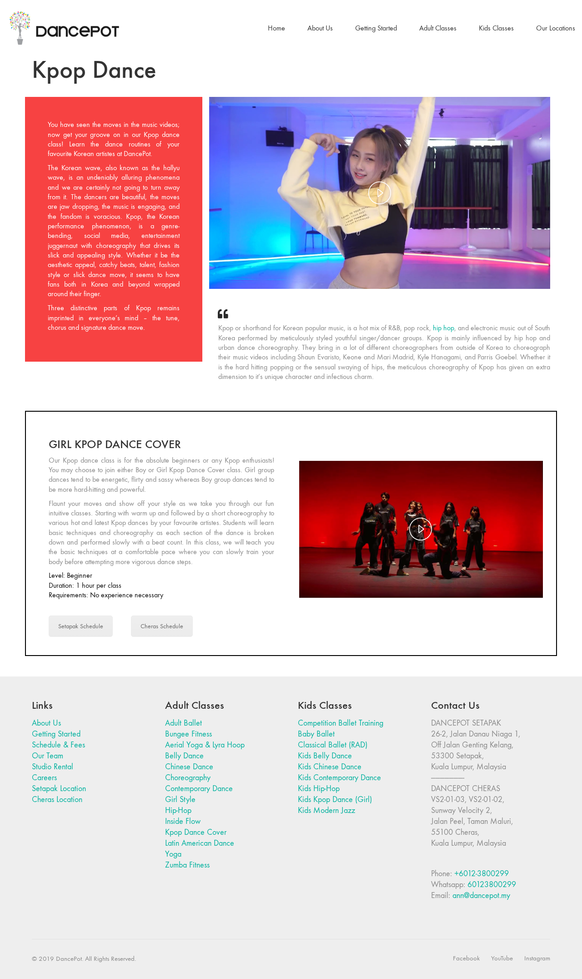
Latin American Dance (199, 843)
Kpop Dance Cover (195, 832)
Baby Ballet (316, 734)
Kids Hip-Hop (319, 788)
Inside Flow (183, 821)
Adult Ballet (183, 723)
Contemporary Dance (199, 788)
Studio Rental (52, 767)
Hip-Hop (178, 810)
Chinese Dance (189, 767)
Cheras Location (57, 799)
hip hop (443, 327)
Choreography (188, 777)
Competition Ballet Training (340, 723)
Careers (44, 777)
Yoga (173, 854)
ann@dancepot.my (481, 895)
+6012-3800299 (481, 873)
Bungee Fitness (188, 734)
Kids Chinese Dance (329, 767)
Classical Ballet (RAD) (332, 745)
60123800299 (491, 884)
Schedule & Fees (58, 745)
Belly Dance (184, 756)
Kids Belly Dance (325, 756)
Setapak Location (59, 788)
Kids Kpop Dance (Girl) (335, 799)
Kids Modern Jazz (326, 810)
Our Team (47, 756)
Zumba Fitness (187, 865)
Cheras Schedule (161, 626)
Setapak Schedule (80, 626)
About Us (46, 723)
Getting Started (56, 734)
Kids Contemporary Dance (339, 777)
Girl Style (180, 799)
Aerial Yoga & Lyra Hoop (205, 745)
